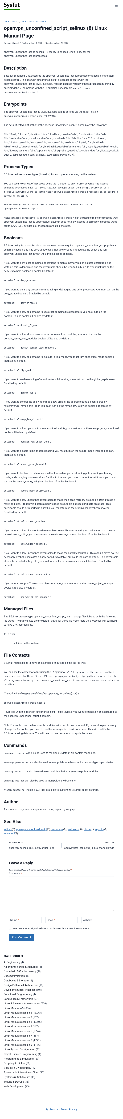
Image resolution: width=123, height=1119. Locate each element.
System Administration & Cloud (21, 1072)
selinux (8, 829)
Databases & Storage (16, 980)
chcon (87, 829)
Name (14, 920)
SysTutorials (53, 1109)
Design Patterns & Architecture (21, 985)
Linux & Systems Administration (22, 1003)
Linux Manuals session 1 (18, 1012)
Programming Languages (18, 1058)
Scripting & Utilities (14, 1063)
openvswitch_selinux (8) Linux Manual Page (89, 845)
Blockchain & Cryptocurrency (20, 971)
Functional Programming (18, 994)
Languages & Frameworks (18, 998)
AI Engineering (12, 962)
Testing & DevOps (14, 1081)
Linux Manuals (11, 22)
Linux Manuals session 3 (18, 1021)
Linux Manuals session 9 (18, 1044)
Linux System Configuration (19, 1049)
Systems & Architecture (17, 1077)
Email (51, 920)
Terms (64, 1109)
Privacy (73, 1109)
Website (87, 920)
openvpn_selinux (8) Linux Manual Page (31, 845)
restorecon (73, 829)
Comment (15, 873)
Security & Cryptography (17, 1067)
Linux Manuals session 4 (18, 1026)
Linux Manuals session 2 (18, 1017)
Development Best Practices (19, 989)
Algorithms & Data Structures (20, 966)
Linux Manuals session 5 (18, 1031)
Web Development (14, 1086)
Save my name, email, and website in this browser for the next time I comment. (51, 928)
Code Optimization (14, 975)
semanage (57, 829)
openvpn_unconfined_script (31, 829)
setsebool (9, 833)
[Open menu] (116, 6)
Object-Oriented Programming (20, 1054)
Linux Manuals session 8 (33, 22)
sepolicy (99, 829)
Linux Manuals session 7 (18, 1035)
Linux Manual (13, 43)
